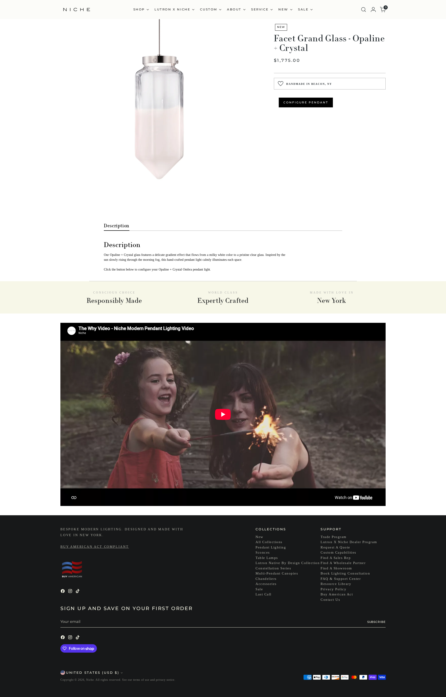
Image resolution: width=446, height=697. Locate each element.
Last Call (264, 594)
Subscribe (376, 622)
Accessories (266, 584)
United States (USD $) (92, 673)
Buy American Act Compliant (94, 546)
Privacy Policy (333, 589)
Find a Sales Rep (336, 558)
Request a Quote (335, 547)
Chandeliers (266, 579)
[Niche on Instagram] (70, 592)
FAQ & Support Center (341, 579)
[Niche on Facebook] (63, 592)
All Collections (269, 542)
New (259, 537)
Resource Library (336, 584)
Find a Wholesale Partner (343, 563)
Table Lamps (267, 558)
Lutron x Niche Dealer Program (349, 542)
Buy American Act (337, 594)
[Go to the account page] (373, 9)
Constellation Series (273, 568)
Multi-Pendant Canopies (277, 573)
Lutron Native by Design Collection (288, 563)
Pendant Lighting (271, 547)
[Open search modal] (363, 9)
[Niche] (76, 9)
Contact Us (330, 599)
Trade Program (334, 537)
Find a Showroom (336, 568)
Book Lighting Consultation (345, 573)
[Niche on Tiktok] (78, 592)
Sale (259, 589)
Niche (90, 679)
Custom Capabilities (338, 552)
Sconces (263, 552)
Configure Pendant (305, 102)
